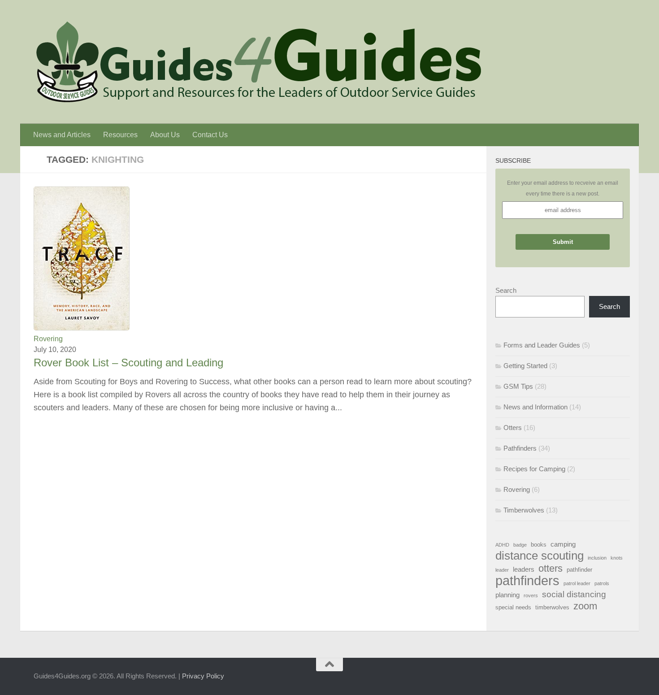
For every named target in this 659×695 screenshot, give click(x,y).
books (538, 544)
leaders (523, 569)
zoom (585, 606)
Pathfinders (520, 448)
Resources (120, 135)
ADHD (502, 544)
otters (550, 568)
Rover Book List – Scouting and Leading (128, 363)
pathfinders (527, 580)
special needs (513, 607)
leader (502, 570)
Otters (512, 427)
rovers (531, 595)
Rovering (48, 339)
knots (617, 557)
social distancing (574, 594)
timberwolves (552, 607)
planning (507, 595)
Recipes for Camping (534, 469)
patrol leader (577, 583)
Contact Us (210, 135)
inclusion (597, 557)
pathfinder (579, 569)
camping (563, 544)
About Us (165, 135)
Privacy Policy (203, 676)
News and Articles (62, 135)
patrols (601, 583)
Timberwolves (523, 510)
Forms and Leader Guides (541, 345)
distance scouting (539, 555)
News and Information (535, 407)
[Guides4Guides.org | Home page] (258, 62)
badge (520, 544)
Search (505, 290)
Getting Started (525, 365)
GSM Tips (518, 386)
